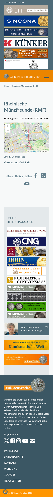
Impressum (12, 450)
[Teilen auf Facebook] (36, 177)
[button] (26, 135)
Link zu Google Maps (14, 156)
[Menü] (45, 77)
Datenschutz (13, 456)
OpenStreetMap (34, 151)
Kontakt (10, 462)
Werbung (11, 468)
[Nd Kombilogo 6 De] (22, 76)
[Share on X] (43, 177)
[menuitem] (45, 77)
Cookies (9, 474)
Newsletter (12, 480)
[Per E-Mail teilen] (27, 186)
